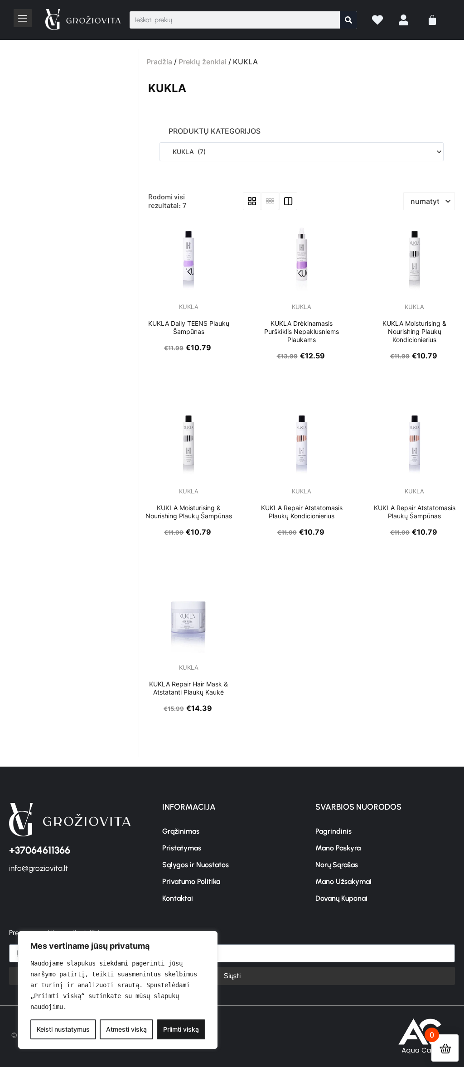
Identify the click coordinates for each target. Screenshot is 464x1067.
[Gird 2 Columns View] (288, 201)
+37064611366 (39, 850)
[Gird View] (252, 201)
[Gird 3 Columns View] (270, 201)
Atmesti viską (126, 1029)
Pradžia (159, 61)
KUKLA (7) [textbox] (186, 151)
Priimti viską (181, 1029)
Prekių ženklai (203, 61)
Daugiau (191, 290)
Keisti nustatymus (63, 1029)
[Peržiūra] (172, 290)
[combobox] (302, 151)
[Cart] (432, 20)
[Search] (348, 20)
